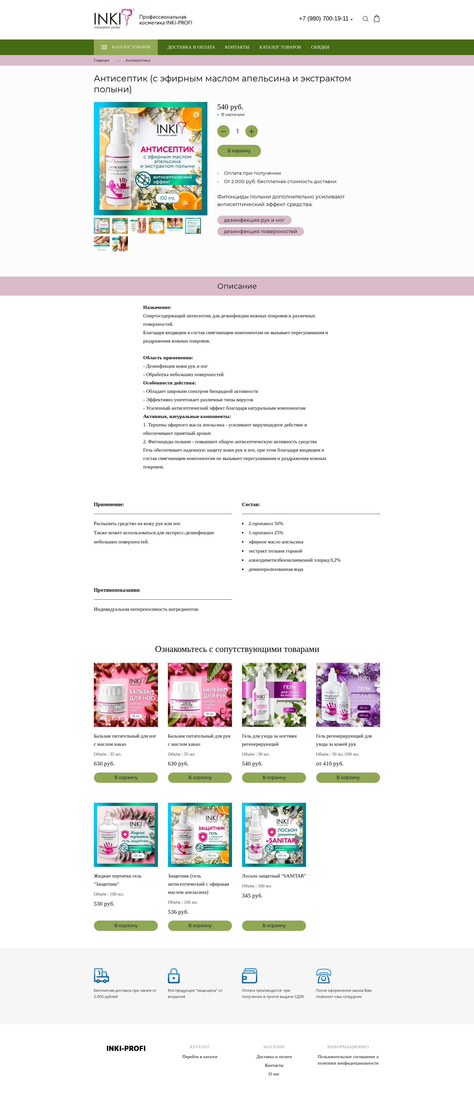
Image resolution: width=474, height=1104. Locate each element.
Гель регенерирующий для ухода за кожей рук (344, 740)
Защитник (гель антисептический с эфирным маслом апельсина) (198, 884)
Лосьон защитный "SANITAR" (274, 875)
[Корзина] (376, 18)
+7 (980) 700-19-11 (326, 18)
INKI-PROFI (126, 1048)
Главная (101, 60)
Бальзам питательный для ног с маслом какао (125, 740)
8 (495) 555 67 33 (126, 1060)
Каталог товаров (280, 47)
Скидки (320, 47)
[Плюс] (251, 131)
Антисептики (137, 60)
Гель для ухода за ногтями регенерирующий (269, 740)
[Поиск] (365, 18)
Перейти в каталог (200, 1056)
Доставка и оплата (191, 47)
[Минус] (223, 131)
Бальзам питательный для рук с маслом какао (199, 740)
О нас (274, 1073)
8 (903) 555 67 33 (126, 1066)
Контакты (237, 47)
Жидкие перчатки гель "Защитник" (117, 880)
